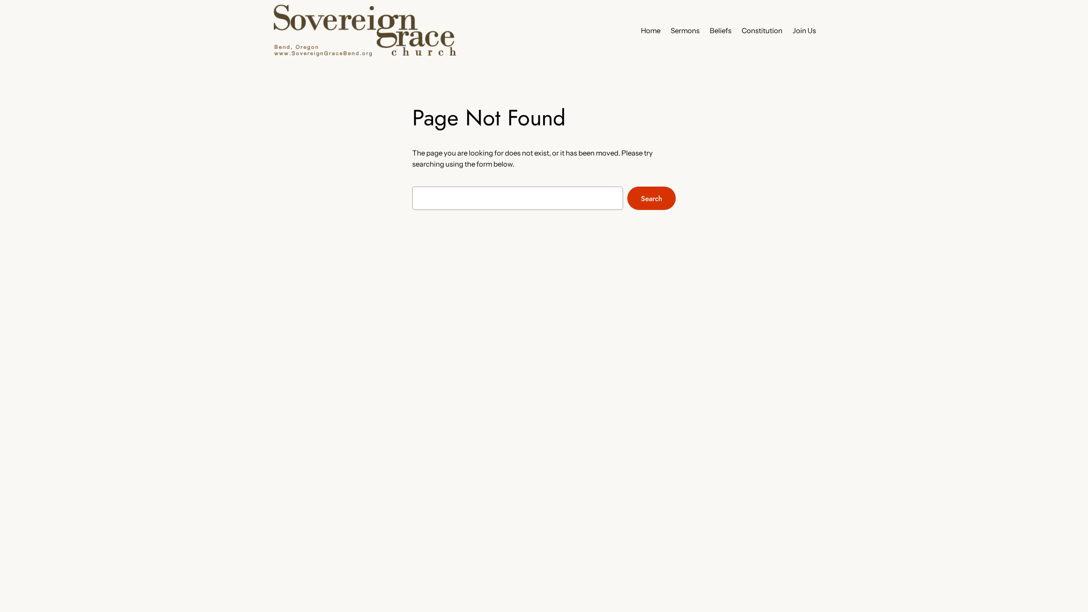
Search (651, 198)
